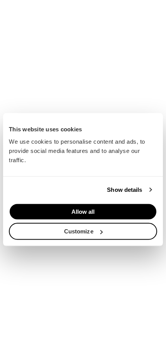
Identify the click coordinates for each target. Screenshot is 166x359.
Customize (78, 231)
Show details (124, 189)
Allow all (83, 211)
